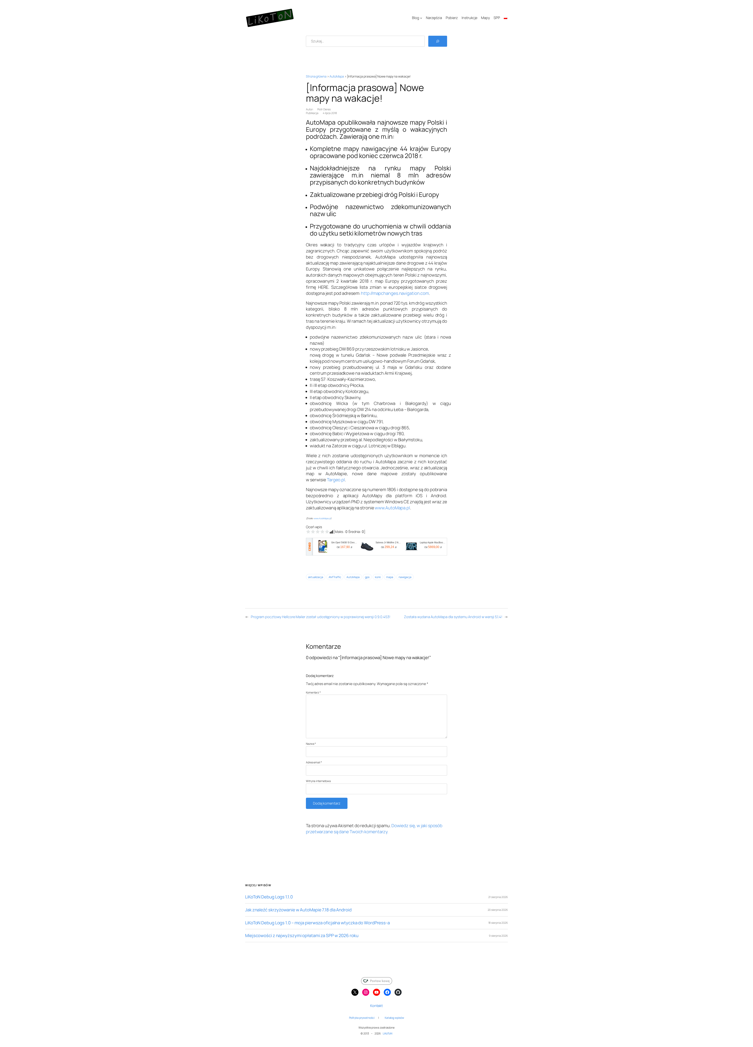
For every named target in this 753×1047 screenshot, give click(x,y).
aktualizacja (315, 577)
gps (367, 577)
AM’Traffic (335, 577)
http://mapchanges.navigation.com (395, 293)
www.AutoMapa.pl (392, 508)
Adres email (314, 762)
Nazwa (311, 744)
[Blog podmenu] (421, 18)
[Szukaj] (437, 41)
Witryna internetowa (318, 781)
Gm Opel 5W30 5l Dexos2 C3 (344, 542)
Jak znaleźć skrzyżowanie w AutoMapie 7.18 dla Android (298, 909)
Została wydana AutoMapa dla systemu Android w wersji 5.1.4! (453, 616)
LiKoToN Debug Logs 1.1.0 (269, 896)
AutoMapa (336, 76)
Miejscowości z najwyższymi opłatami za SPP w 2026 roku (301, 935)
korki (378, 577)
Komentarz (313, 692)
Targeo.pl (336, 480)
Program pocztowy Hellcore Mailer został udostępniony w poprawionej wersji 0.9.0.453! (320, 616)
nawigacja (405, 577)
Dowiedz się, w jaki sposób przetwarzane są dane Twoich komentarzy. (374, 829)
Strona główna (316, 76)
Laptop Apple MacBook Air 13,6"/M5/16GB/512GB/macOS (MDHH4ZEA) (433, 542)
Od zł (344, 547)
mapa (389, 577)
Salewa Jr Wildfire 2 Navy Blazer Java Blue (389, 542)
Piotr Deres (324, 109)
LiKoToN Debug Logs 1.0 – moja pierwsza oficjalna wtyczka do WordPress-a (317, 922)
